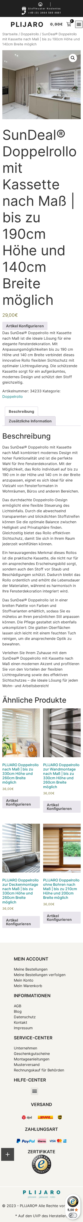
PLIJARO (27, 24)
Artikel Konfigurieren (25, 326)
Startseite (10, 34)
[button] (79, 24)
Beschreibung (21, 411)
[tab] (21, 411)
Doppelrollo (30, 34)
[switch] (73, 1215)
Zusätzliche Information (30, 421)
